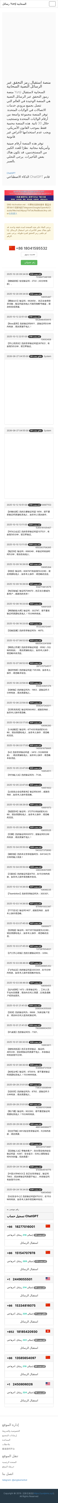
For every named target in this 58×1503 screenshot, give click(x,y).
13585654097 (25, 1358)
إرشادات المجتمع (9, 1435)
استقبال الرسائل (29, 1242)
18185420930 (27, 1331)
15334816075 (25, 1305)
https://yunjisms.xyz (43, 1493)
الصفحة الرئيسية (9, 1462)
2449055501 (22, 1279)
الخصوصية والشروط (11, 1431)
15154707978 (25, 1253)
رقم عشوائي (29, 262)
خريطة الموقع (8, 1466)
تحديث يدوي (30, 254)
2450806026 (23, 1384)
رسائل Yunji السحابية (14, 3)
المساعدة (6, 1440)
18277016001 (25, 1226)
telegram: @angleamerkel (14, 1480)
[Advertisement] (29, 47)
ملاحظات (6, 1444)
